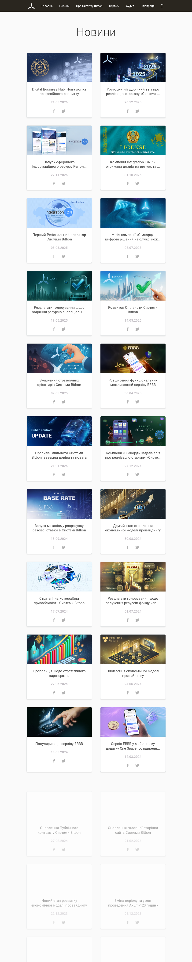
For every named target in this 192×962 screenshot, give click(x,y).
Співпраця (147, 6)
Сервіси (114, 6)
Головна (47, 6)
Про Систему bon (89, 6)
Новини (64, 6)
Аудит (130, 6)
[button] (57, 111)
